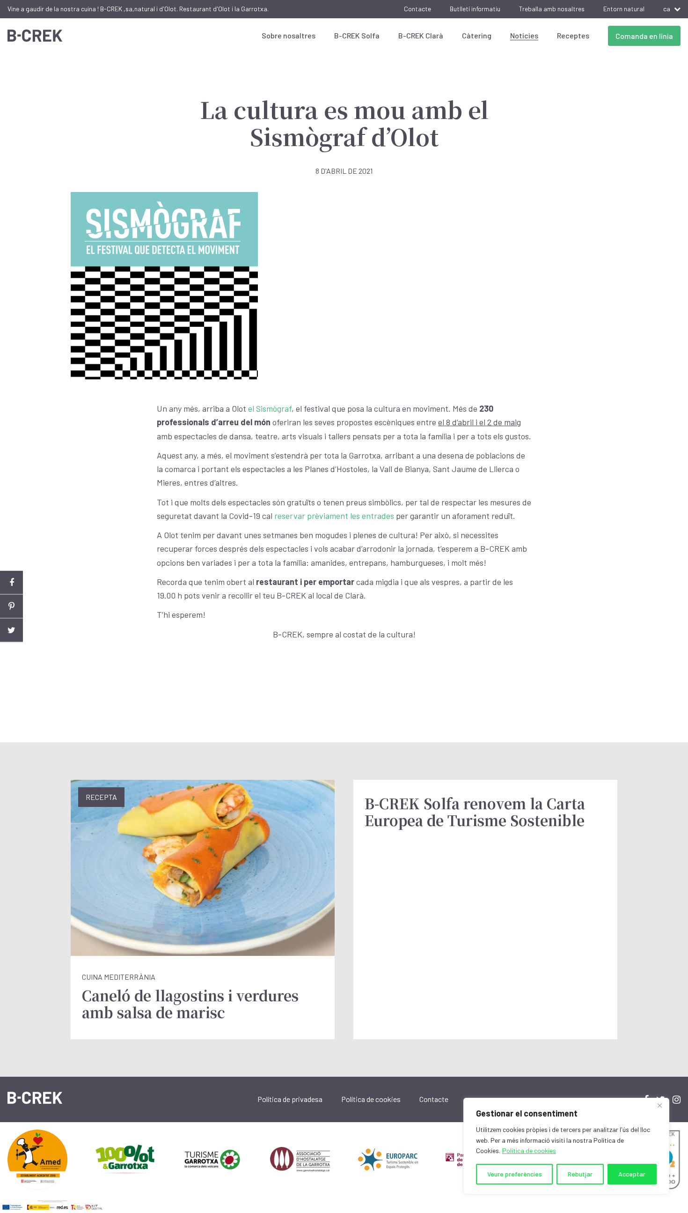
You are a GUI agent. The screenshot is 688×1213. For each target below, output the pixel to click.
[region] (566, 1146)
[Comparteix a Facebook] (11, 583)
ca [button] (666, 9)
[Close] (659, 1105)
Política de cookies (529, 1150)
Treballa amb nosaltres (552, 9)
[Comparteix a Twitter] (11, 631)
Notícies (524, 35)
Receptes (573, 35)
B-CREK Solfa (357, 35)
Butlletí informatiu (475, 9)
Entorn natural (623, 9)
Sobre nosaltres (288, 35)
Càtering (476, 35)
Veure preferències (514, 1174)
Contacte (417, 9)
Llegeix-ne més (203, 909)
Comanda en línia (644, 35)
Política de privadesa (289, 1099)
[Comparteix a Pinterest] (11, 607)
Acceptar (631, 1174)
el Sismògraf (270, 408)
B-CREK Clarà (420, 35)
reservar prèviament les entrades (334, 515)
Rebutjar (580, 1174)
